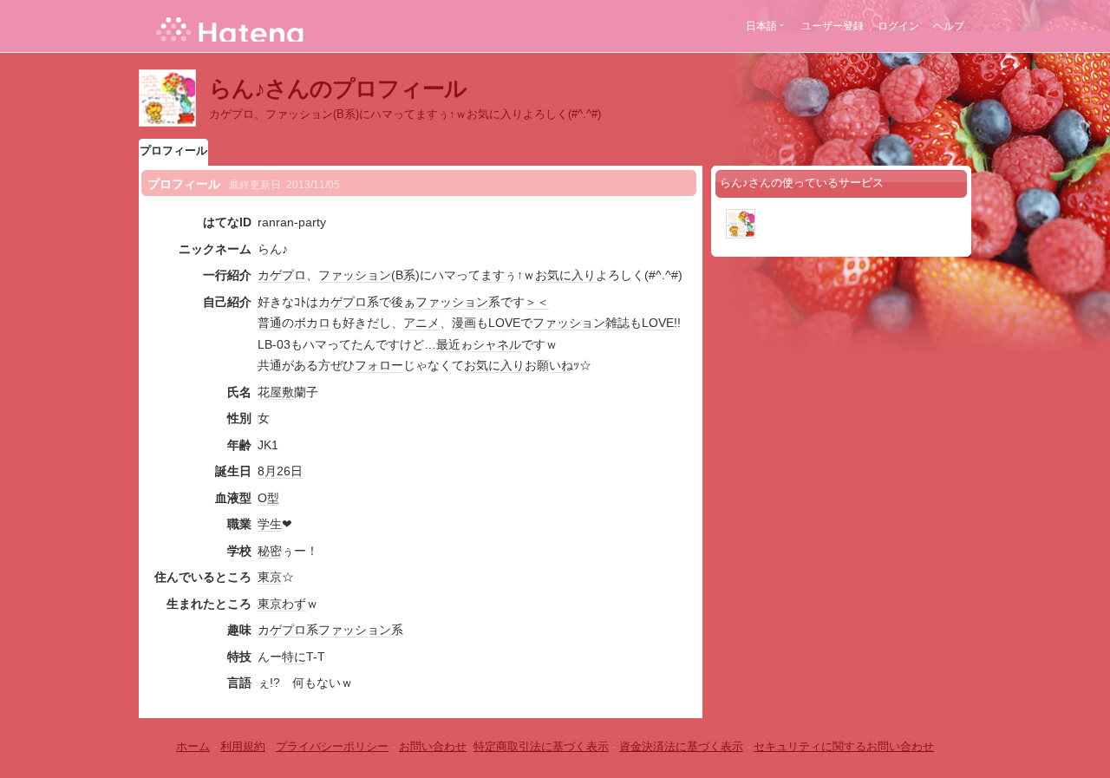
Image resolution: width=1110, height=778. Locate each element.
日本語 (761, 26)
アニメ (421, 323)
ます (492, 275)
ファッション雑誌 (581, 323)
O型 (268, 498)
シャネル (497, 344)
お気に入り (565, 275)
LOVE (504, 323)
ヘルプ (948, 26)
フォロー (379, 365)
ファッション (354, 275)
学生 (270, 524)
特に (294, 657)
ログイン (898, 26)
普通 (270, 323)
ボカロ (312, 323)
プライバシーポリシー (332, 746)
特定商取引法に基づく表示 (541, 746)
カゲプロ (282, 275)
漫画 (464, 323)
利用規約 (242, 746)
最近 (448, 344)
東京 (270, 577)
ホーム (193, 746)
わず (294, 604)
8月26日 (280, 471)
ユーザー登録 (832, 26)
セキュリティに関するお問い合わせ (844, 746)
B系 (405, 275)
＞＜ (537, 302)
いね (561, 365)
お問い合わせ (433, 746)
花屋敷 (276, 392)
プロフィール (173, 150)
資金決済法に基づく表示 (681, 746)
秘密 (270, 551)
